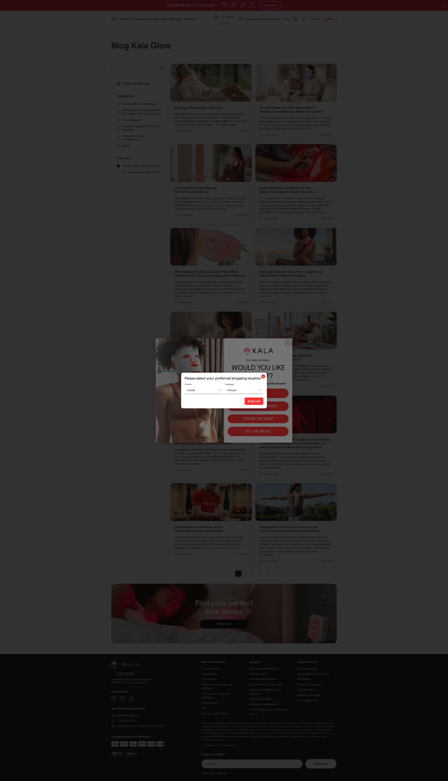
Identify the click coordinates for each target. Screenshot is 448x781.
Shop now (254, 401)
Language (229, 384)
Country (188, 384)
